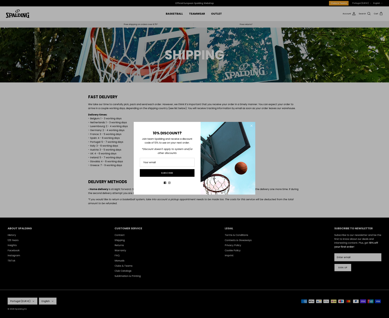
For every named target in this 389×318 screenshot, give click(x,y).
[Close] (251, 125)
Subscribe (167, 172)
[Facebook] (165, 183)
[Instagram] (169, 183)
